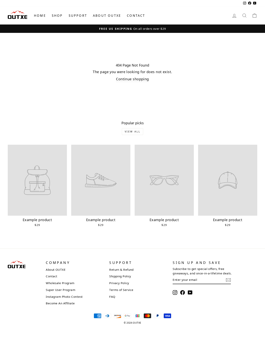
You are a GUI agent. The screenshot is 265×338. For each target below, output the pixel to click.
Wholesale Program (60, 283)
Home (40, 15)
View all (132, 131)
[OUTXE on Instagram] (175, 292)
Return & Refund (121, 269)
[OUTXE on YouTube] (190, 292)
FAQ (112, 297)
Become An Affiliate (60, 303)
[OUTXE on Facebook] (182, 292)
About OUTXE (107, 15)
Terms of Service (121, 290)
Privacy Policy (119, 283)
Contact (136, 15)
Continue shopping (132, 79)
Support (78, 15)
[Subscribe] (228, 280)
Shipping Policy (120, 276)
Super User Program (60, 290)
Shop (57, 15)
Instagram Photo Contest (64, 297)
